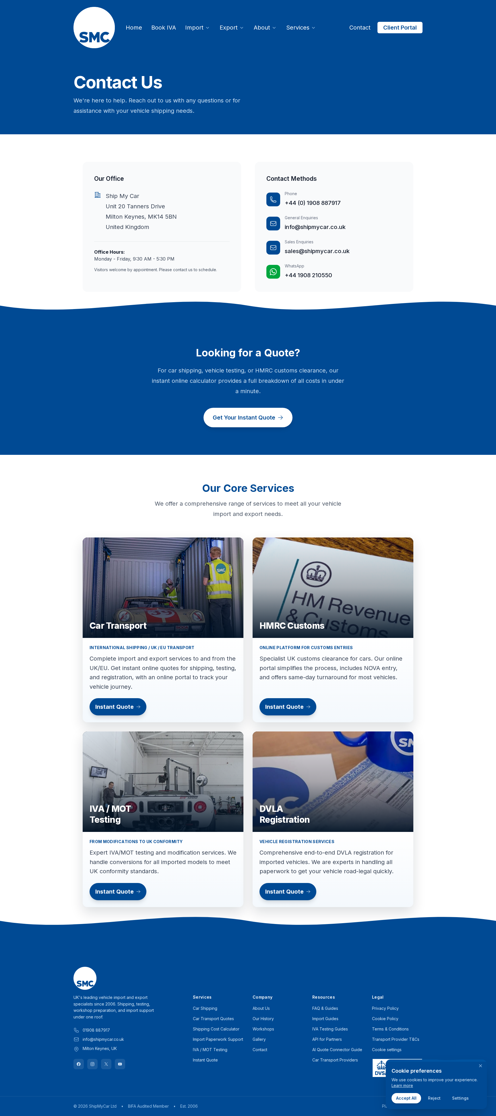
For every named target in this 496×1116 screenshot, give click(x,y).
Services (297, 27)
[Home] (94, 27)
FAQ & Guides (325, 1008)
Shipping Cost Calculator (216, 1028)
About (262, 27)
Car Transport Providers (335, 1059)
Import (194, 27)
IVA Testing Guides (330, 1028)
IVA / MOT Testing (210, 1049)
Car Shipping (205, 1008)
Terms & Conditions (390, 1028)
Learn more (402, 1085)
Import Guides (325, 1018)
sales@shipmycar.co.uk (317, 251)
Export (229, 27)
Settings (460, 1098)
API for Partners (327, 1039)
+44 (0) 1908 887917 (313, 202)
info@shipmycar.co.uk (315, 227)
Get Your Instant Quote (244, 417)
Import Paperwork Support (218, 1039)
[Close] (480, 1066)
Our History (263, 1018)
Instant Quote (114, 706)
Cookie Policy (385, 1018)
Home (134, 27)
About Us (261, 1008)
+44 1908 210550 (308, 275)
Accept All (406, 1098)
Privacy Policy (385, 1008)
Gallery (259, 1039)
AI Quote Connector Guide (337, 1049)
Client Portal (400, 27)
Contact (360, 27)
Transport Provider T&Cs (395, 1039)
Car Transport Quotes (213, 1018)
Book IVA (163, 27)
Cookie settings (387, 1049)
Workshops (263, 1028)
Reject (434, 1098)
